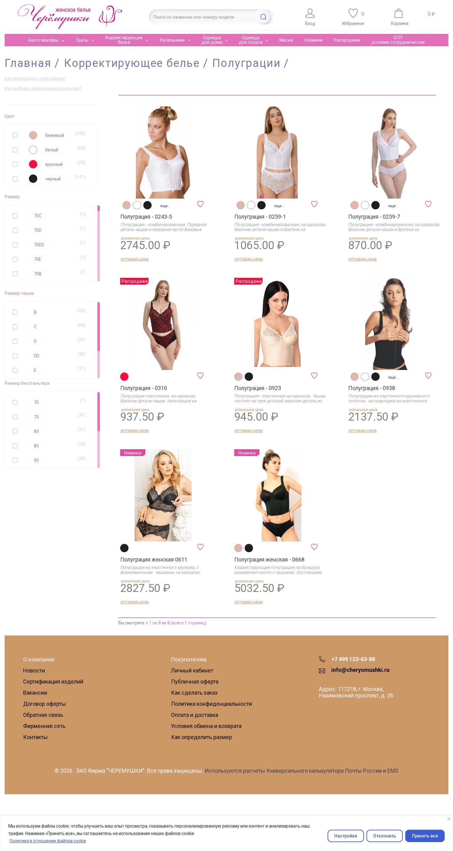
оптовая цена (134, 259)
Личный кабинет (192, 670)
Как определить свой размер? (35, 78)
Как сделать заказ (194, 692)
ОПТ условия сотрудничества (398, 40)
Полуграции (246, 63)
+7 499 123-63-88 (353, 659)
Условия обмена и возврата (206, 726)
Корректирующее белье (124, 40)
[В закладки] (201, 205)
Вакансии (35, 692)
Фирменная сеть (44, 726)
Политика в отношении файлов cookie (48, 840)
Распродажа (347, 40)
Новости (34, 670)
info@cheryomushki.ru (360, 670)
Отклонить (384, 835)
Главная (28, 63)
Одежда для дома (212, 40)
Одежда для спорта (251, 40)
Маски (286, 40)
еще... (165, 206)
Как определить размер (201, 737)
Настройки (345, 835)
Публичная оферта (194, 681)
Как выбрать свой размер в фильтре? (43, 88)
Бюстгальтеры (43, 40)
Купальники (172, 40)
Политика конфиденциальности (211, 704)
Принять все (425, 835)
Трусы (82, 40)
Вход (310, 23)
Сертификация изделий (53, 681)
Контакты (35, 737)
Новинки (313, 40)
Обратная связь (43, 715)
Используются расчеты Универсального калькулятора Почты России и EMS (301, 770)
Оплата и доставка (194, 715)
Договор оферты (44, 704)
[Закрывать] (448, 818)
